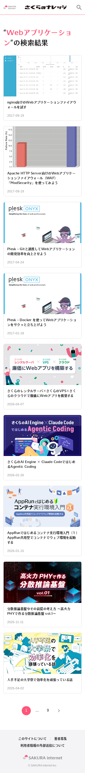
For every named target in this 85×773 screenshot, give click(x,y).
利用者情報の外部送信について (42, 745)
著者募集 (60, 738)
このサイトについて (32, 738)
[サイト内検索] (79, 7)
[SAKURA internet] (9, 7)
